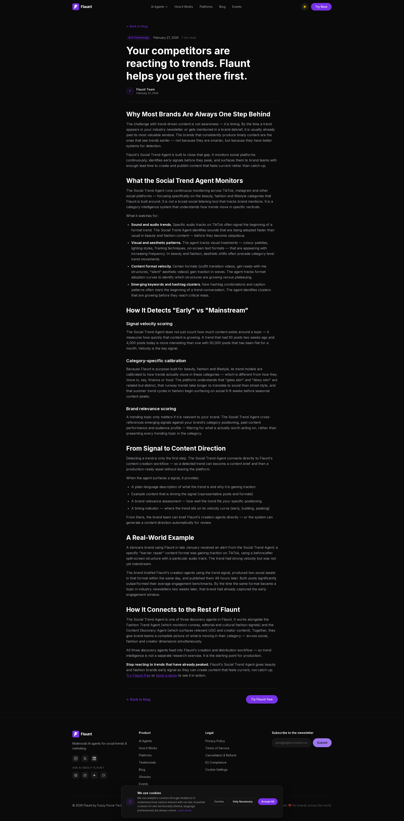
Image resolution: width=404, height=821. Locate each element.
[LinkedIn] (94, 758)
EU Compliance (215, 762)
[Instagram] (75, 758)
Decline (219, 801)
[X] (85, 758)
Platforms (206, 6)
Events (237, 6)
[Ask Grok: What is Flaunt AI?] (103, 775)
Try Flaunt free (138, 675)
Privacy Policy (215, 741)
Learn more (184, 810)
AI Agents (157, 6)
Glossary (145, 776)
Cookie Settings (216, 769)
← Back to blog (137, 26)
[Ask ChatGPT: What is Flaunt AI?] (75, 775)
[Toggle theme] (304, 7)
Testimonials (147, 762)
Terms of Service (217, 748)
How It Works (184, 6)
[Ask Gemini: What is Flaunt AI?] (94, 775)
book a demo (166, 675)
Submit (322, 742)
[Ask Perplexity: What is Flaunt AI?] (85, 775)
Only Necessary (243, 801)
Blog (222, 6)
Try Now (321, 6)
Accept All (267, 801)
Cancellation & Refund (220, 755)
